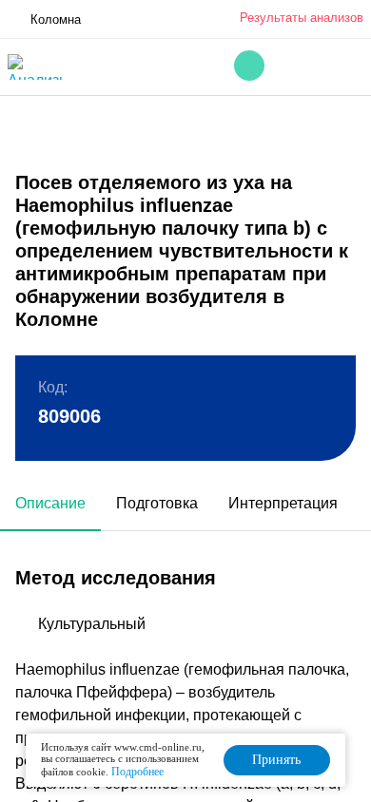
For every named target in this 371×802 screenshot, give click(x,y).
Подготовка (157, 503)
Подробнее (137, 771)
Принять (276, 760)
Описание (50, 503)
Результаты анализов (301, 17)
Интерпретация (283, 503)
